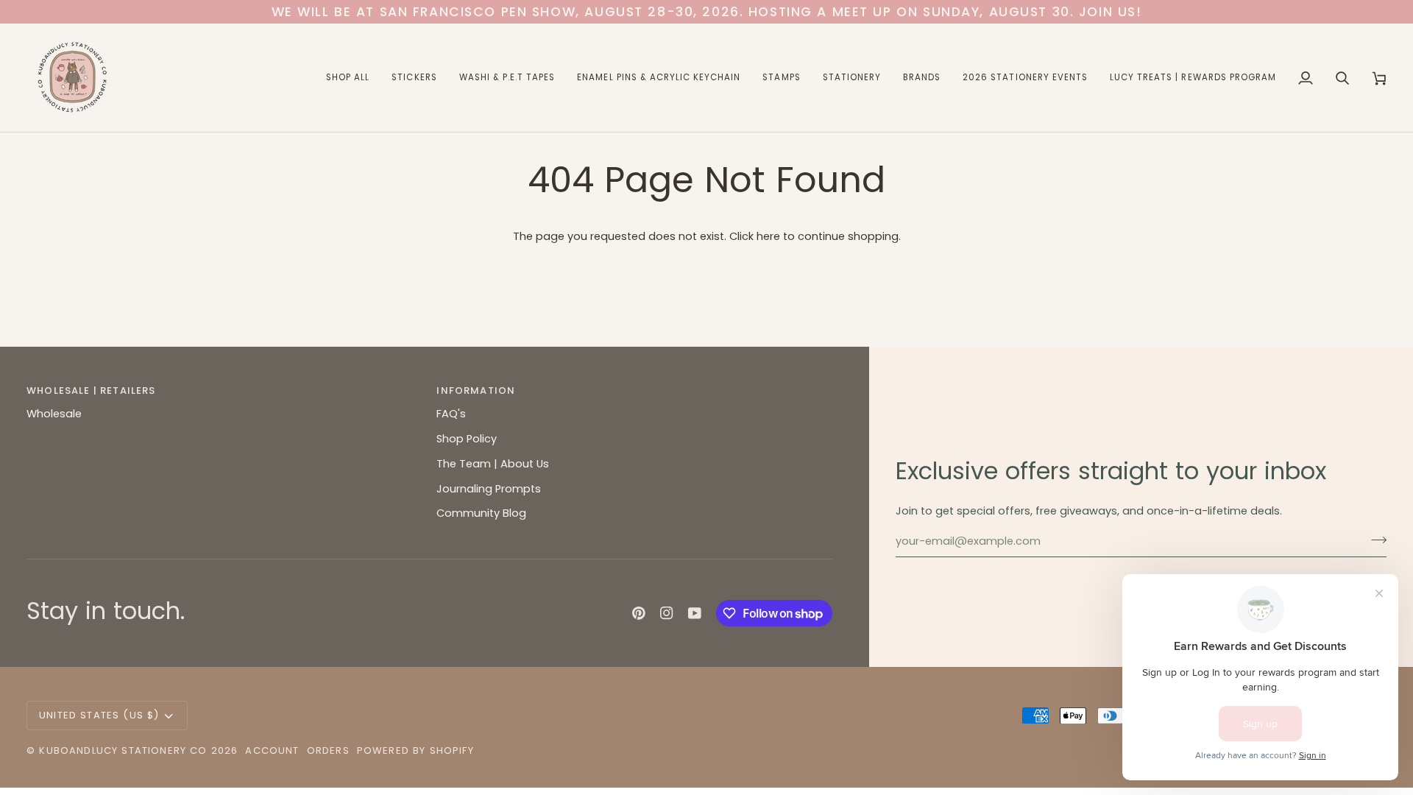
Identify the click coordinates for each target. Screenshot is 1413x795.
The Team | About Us (492, 463)
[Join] (1374, 539)
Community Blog (481, 513)
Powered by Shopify (415, 750)
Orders (328, 750)
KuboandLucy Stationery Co (123, 750)
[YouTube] (694, 613)
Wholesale (54, 413)
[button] (347, 78)
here (768, 236)
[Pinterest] (638, 613)
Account (272, 750)
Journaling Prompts (488, 488)
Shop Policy (466, 438)
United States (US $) (99, 715)
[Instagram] (666, 613)
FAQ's (451, 413)
